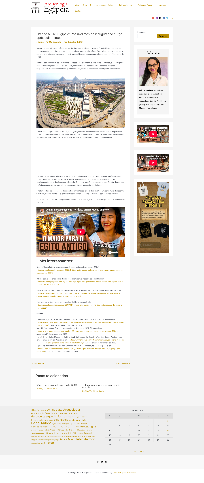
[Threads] (160, 18)
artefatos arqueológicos (63, 413)
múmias (64, 433)
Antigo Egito (54, 409)
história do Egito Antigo (77, 430)
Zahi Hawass (47, 442)
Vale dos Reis (35, 443)
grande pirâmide (37, 430)
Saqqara (34, 440)
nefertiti (72, 433)
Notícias (41, 42)
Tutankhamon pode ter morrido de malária (101, 386)
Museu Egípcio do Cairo (38, 433)
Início (77, 5)
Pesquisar (141, 32)
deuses (84, 417)
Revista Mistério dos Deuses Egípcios (50, 436)
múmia (59, 433)
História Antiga (49, 430)
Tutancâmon (67, 439)
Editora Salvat (48, 420)
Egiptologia (61, 419)
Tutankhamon (85, 439)
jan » (142, 451)
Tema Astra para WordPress (124, 472)
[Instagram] (157, 18)
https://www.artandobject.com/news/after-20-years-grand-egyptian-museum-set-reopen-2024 (76, 331)
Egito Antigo (41, 423)
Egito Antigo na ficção (60, 424)
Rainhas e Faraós (145, 5)
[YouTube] (153, 18)
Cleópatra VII (77, 413)
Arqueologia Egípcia (42, 413)
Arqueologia (71, 409)
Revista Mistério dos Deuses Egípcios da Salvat (79, 436)
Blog (85, 5)
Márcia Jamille (51, 433)
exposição (52, 427)
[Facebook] (164, 18)
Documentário (37, 420)
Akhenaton (35, 410)
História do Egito (62, 430)
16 (168, 430)
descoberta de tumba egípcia (72, 417)
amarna (43, 410)
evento (84, 424)
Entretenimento (125, 5)
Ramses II (88, 433)
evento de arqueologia (39, 427)
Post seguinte (123, 363)
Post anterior (37, 363)
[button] (114, 5)
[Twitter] (167, 18)
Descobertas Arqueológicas (101, 5)
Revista (34, 436)
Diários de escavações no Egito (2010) (57, 385)
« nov (136, 451)
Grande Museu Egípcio (86, 427)
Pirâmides (80, 433)
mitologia (89, 430)
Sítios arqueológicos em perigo (48, 440)
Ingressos (162, 5)
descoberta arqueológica (46, 416)
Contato (78, 11)
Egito (83, 420)
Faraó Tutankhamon (68, 427)
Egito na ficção (75, 424)
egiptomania (74, 420)
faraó (58, 427)
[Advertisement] (80, 158)
